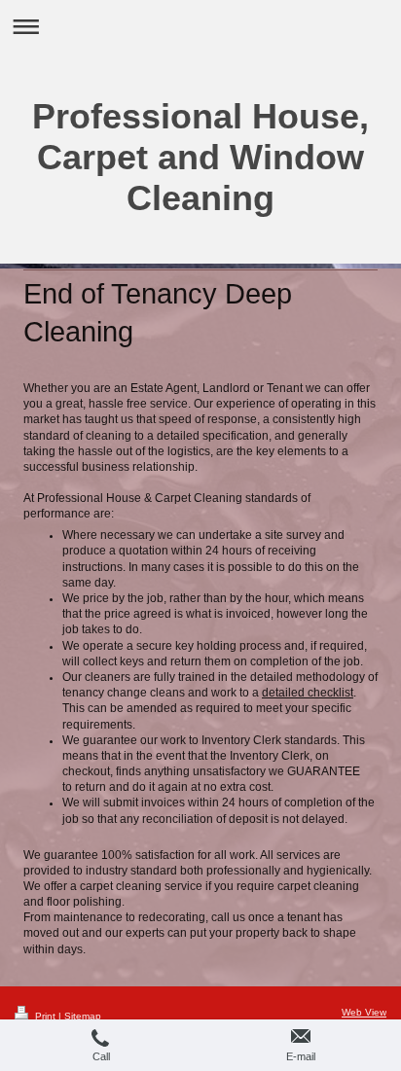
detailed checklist (307, 692)
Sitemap (82, 1016)
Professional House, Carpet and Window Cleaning (200, 157)
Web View (364, 1012)
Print (45, 1016)
